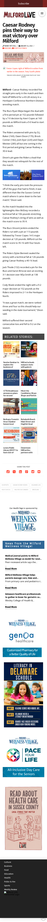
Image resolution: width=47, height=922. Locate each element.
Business (8, 866)
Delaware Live (36, 485)
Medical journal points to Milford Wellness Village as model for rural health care (22, 558)
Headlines (7, 48)
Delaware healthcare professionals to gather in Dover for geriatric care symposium (23, 596)
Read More (11, 568)
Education (8, 874)
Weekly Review (10, 889)
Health (7, 878)
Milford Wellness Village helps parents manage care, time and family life (21, 577)
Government (9, 858)
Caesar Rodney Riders (20, 485)
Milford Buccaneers (21, 490)
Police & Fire (9, 881)
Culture (7, 862)
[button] (42, 13)
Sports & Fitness (20, 48)
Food (6, 870)
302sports (5, 485)
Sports (7, 885)
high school (6, 490)
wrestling (35, 490)
